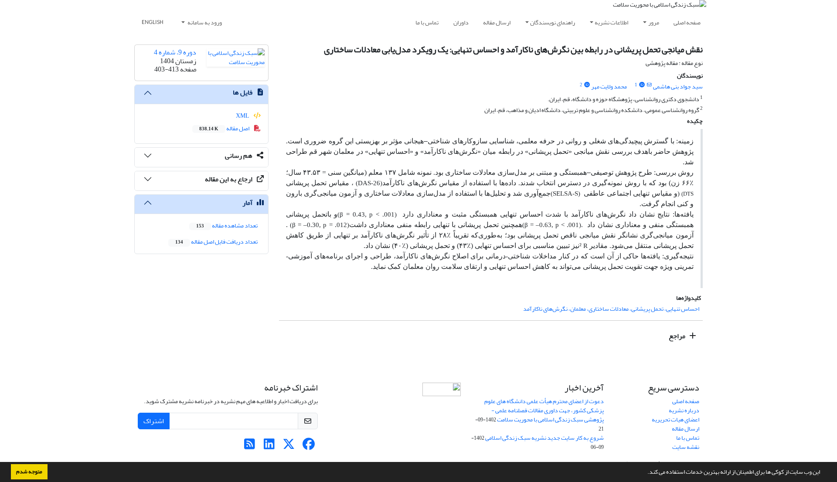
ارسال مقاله (496, 22)
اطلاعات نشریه (611, 22)
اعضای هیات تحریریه (675, 419)
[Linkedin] (269, 446)
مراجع (678, 336)
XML (243, 116)
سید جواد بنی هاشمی (678, 86)
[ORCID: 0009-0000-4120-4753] (586, 85)
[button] (645, 473)
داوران (461, 22)
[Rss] (249, 446)
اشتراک (153, 421)
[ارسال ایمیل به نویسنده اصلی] (649, 85)
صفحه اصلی (687, 22)
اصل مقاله (224, 128)
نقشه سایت (685, 447)
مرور (653, 22)
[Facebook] (308, 446)
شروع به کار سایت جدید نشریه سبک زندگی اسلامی (544, 438)
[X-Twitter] (288, 446)
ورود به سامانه (204, 22)
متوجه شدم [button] (29, 471)
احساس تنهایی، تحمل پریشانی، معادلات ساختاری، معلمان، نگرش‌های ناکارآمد (611, 309)
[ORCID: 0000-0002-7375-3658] (641, 85)
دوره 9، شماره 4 (175, 52)
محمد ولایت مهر (609, 86)
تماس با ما (427, 22)
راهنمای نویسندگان (552, 22)
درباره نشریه (684, 410)
